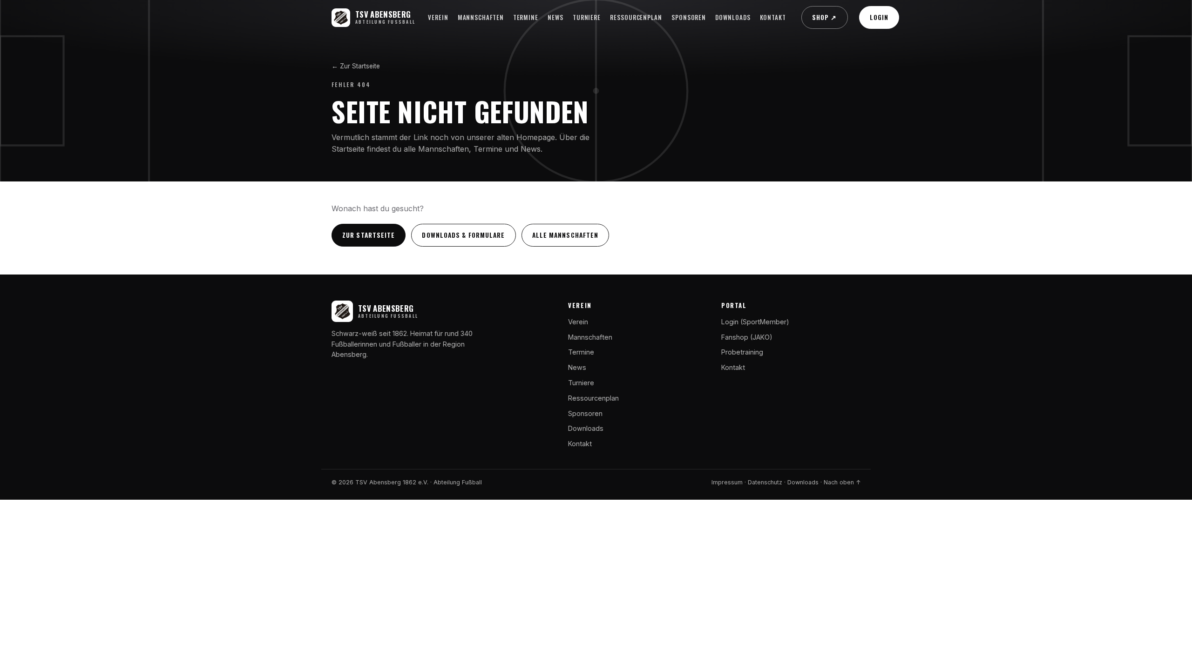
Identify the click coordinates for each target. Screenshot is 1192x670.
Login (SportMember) (755, 322)
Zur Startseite (368, 235)
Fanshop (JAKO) (746, 337)
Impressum (727, 482)
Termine (525, 17)
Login (879, 17)
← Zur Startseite (356, 66)
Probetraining (742, 352)
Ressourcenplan (636, 17)
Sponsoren (688, 17)
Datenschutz (765, 482)
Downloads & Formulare (463, 235)
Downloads (732, 17)
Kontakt (773, 17)
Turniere (587, 17)
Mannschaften (481, 17)
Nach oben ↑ (842, 482)
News (555, 17)
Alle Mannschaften (565, 235)
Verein (438, 17)
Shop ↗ (824, 17)
